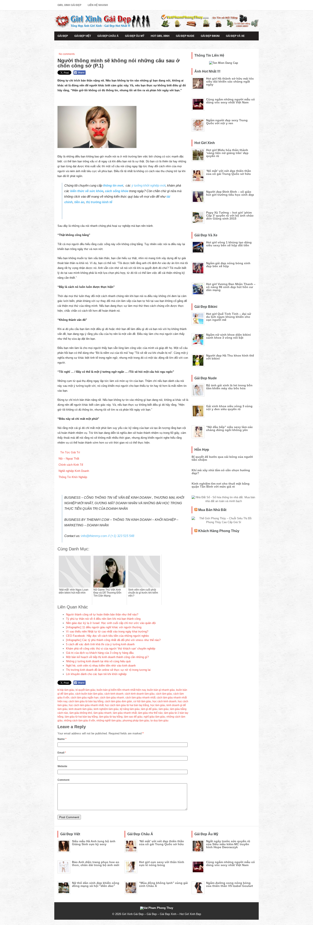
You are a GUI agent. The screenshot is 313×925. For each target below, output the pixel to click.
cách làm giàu (164, 693)
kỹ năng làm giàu (130, 709)
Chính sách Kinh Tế (71, 464)
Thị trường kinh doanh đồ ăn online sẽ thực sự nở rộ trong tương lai (108, 669)
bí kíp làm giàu (65, 689)
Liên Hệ (62, 44)
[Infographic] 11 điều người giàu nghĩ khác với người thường (103, 627)
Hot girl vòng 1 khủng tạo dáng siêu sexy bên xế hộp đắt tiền (229, 244)
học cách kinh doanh (164, 701)
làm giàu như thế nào (150, 712)
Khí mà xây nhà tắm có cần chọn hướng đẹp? (221, 471)
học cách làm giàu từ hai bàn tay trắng (127, 705)
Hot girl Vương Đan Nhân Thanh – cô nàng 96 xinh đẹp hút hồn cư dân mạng (231, 287)
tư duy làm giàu (159, 720)
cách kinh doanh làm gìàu (140, 693)
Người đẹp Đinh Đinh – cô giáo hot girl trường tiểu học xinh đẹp (230, 193)
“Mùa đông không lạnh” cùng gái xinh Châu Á (163, 884)
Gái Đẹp (62, 35)
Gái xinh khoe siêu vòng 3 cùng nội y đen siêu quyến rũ (229, 407)
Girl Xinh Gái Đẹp (69, 5)
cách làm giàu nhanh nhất (140, 697)
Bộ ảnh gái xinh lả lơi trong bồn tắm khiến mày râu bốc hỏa (229, 387)
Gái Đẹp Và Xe (235, 35)
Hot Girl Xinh (160, 35)
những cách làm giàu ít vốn (79, 720)
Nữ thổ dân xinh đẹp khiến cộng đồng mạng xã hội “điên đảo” (95, 884)
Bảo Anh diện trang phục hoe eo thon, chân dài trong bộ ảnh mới (95, 863)
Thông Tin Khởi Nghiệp (73, 477)
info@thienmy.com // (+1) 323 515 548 (107, 536)
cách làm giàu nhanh (112, 697)
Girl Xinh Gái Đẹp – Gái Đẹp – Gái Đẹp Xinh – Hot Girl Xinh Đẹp (161, 914)
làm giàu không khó (80, 712)
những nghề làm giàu (108, 720)
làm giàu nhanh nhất (125, 712)
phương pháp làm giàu (136, 720)
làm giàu (164, 709)
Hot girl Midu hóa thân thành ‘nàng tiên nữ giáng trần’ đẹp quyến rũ (227, 153)
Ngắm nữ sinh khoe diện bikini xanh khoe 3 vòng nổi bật (228, 336)
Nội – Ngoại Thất (69, 458)
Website (62, 766)
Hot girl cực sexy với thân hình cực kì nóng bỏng (161, 863)
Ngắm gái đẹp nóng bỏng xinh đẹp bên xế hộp (228, 264)
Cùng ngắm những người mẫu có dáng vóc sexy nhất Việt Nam (230, 101)
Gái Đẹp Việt (82, 35)
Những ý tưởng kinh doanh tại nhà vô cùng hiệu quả (98, 661)
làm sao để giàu (133, 716)
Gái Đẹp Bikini (210, 35)
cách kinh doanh (113, 693)
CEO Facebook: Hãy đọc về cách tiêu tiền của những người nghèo (107, 635)
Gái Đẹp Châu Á (108, 35)
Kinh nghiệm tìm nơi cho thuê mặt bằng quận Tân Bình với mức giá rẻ (221, 485)
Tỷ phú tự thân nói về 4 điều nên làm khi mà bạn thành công (103, 618)
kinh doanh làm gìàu (80, 709)
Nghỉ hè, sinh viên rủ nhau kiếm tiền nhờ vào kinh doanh (101, 665)
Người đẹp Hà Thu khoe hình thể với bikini (230, 357)
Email (61, 752)
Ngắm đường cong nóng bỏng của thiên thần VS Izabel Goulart (229, 884)
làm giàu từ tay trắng (111, 716)
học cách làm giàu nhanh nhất (86, 705)
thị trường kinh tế (98, 202)
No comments (67, 54)
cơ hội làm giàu (142, 701)
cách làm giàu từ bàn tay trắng (86, 701)
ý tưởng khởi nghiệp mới (148, 185)
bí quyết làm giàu (85, 689)
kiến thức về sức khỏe (86, 191)
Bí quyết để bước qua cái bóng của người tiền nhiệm (222, 458)
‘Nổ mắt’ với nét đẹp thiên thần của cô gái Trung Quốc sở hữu (228, 172)
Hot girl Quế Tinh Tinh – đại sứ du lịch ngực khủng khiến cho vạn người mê (228, 316)
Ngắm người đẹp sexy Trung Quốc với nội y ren (227, 121)
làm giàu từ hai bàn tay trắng (81, 716)
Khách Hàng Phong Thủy (218, 531)
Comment (63, 779)
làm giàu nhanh (102, 712)
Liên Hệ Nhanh (98, 5)
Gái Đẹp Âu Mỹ (134, 35)
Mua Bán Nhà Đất (212, 510)
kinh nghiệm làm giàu (106, 709)
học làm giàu (157, 705)
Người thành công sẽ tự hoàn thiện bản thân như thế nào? (102, 614)
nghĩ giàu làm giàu (154, 716)
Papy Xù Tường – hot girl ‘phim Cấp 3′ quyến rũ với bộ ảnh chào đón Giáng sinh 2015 (230, 215)
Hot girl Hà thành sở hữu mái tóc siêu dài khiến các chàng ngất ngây (230, 81)
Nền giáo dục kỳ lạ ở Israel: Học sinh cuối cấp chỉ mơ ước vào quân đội (111, 623)
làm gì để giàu (149, 709)
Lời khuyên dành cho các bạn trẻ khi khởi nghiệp (96, 674)
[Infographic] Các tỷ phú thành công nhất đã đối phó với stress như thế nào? (113, 640)
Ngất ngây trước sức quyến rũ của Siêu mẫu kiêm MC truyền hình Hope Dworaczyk (228, 844)
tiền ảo (79, 202)
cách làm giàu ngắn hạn (85, 697)
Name (61, 739)
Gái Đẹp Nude (185, 35)
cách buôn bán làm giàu (89, 693)
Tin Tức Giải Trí (69, 452)
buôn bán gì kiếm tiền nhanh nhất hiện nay (121, 689)
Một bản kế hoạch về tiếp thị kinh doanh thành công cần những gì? (107, 657)
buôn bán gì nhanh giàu (161, 689)
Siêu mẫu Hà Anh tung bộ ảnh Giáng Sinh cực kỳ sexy (93, 842)
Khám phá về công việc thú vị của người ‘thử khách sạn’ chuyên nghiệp (110, 648)
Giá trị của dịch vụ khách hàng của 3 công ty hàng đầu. (100, 652)
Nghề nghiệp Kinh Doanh (74, 470)
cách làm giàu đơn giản (118, 701)
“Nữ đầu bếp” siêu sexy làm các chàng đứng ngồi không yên (229, 428)
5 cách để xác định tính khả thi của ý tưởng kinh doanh (100, 644)
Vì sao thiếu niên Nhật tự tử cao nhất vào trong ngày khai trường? (107, 631)
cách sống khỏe (116, 191)
